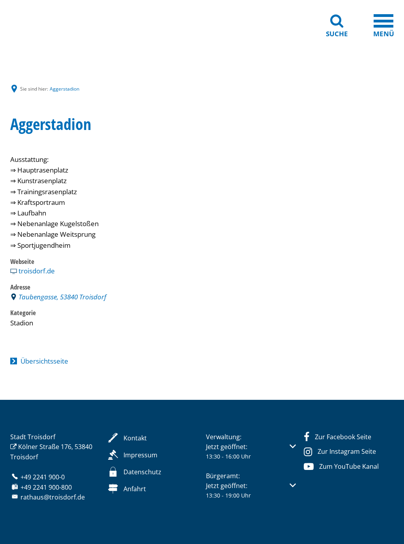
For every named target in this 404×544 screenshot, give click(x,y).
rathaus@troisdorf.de (53, 497)
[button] (251, 451)
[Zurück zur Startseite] (49, 24)
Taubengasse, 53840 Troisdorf (62, 296)
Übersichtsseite (44, 361)
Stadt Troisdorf (32, 437)
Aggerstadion (64, 88)
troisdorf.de (37, 270)
